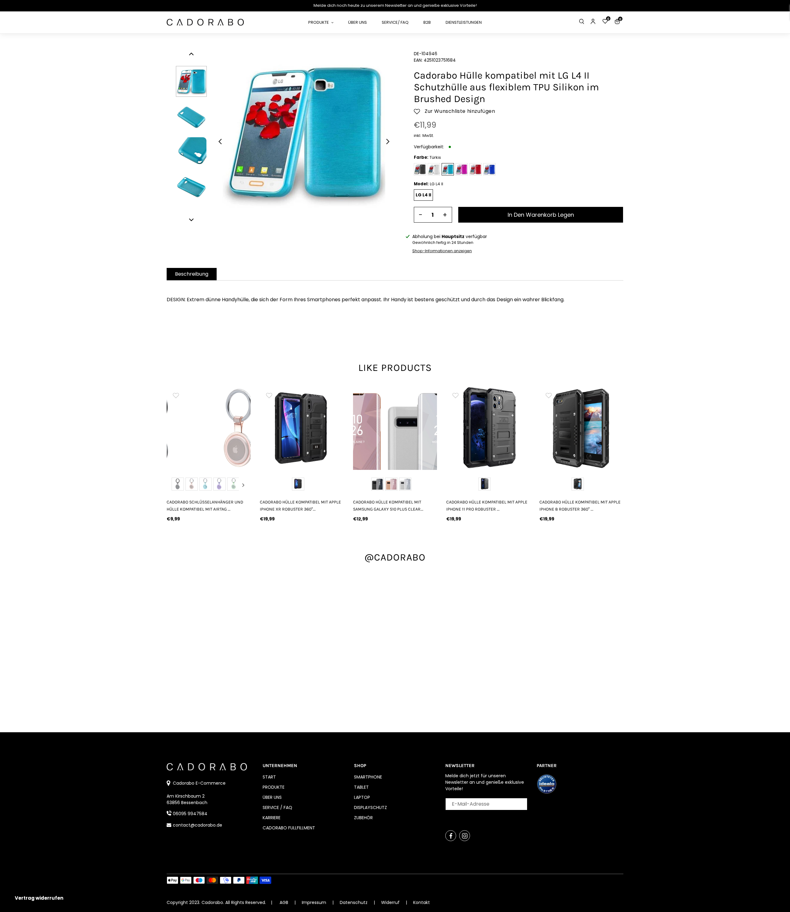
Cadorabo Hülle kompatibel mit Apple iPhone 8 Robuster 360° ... (580, 505)
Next (243, 485)
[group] (209, 428)
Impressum (314, 902)
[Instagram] (464, 835)
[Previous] (220, 141)
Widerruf (391, 902)
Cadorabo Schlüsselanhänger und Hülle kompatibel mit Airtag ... (205, 505)
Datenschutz (354, 902)
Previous (174, 485)
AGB (283, 902)
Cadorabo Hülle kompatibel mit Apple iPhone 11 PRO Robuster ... (486, 505)
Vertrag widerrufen (39, 898)
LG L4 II (423, 195)
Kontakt (421, 902)
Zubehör (363, 818)
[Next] (387, 141)
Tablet (361, 787)
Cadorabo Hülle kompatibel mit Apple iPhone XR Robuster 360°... (300, 505)
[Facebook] (450, 835)
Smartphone (368, 777)
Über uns (272, 797)
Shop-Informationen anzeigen (442, 250)
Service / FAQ (277, 807)
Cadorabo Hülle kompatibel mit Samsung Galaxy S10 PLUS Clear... (388, 505)
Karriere (272, 818)
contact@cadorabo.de (197, 825)
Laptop (362, 797)
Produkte (274, 787)
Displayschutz (370, 807)
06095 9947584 (190, 814)
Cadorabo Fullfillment (289, 828)
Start (269, 777)
